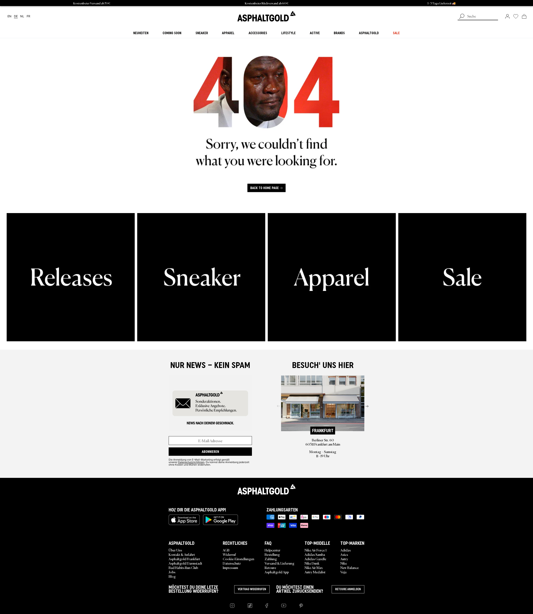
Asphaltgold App (277, 572)
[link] (266, 16)
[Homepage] (266, 489)
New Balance (349, 567)
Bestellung (272, 554)
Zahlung (271, 558)
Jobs (172, 572)
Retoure (270, 567)
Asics (344, 554)
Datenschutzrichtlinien (191, 462)
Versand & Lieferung (279, 563)
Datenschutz (232, 563)
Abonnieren (210, 451)
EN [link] (9, 16)
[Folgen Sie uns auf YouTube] (283, 605)
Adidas (345, 550)
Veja (343, 572)
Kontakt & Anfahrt (182, 554)
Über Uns (175, 550)
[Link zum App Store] (184, 520)
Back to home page (264, 188)
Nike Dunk (312, 563)
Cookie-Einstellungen (238, 558)
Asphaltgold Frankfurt (184, 558)
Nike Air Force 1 (315, 550)
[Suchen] (462, 17)
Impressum (230, 567)
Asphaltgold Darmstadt (185, 563)
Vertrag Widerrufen (252, 589)
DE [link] (16, 16)
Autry (344, 558)
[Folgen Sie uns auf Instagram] (232, 605)
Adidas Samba (315, 554)
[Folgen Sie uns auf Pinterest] (301, 605)
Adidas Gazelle (315, 558)
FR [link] (28, 16)
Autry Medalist (315, 572)
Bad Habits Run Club (183, 567)
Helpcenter (272, 550)
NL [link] (22, 16)
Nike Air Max (314, 567)
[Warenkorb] (524, 16)
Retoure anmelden (348, 589)
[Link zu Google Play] (220, 520)
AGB (226, 550)
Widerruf (229, 554)
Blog (172, 576)
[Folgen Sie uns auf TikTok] (250, 605)
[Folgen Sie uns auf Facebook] (266, 605)
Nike (343, 563)
